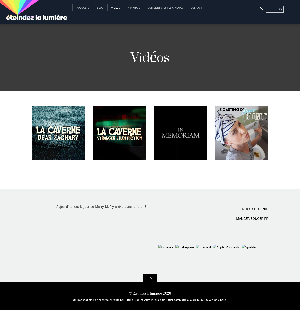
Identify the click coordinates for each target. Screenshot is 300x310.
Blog (100, 8)
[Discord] (203, 247)
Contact (196, 8)
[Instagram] (184, 247)
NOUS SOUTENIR (255, 209)
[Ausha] (262, 247)
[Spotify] (248, 247)
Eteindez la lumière (147, 293)
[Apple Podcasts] (226, 247)
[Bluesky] (166, 247)
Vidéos (115, 8)
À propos (134, 8)
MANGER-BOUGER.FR (252, 218)
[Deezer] (250, 258)
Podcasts (82, 8)
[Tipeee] (262, 258)
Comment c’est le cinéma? (165, 8)
